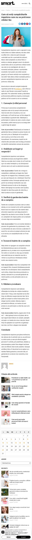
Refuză (8, 537)
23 (28, 446)
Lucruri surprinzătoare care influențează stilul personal (21, 412)
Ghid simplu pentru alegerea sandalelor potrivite (21, 395)
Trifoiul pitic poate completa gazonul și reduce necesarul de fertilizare (19, 491)
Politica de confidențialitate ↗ (12, 534)
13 (16, 443)
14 (20, 443)
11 (7, 443)
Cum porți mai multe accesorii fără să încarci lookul (20, 421)
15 (24, 443)
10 (3, 443)
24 (3, 450)
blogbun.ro (18, 89)
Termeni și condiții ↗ (23, 532)
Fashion (8, 10)
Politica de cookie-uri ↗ (11, 532)
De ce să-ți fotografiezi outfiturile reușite (19, 387)
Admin (3, 24)
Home (2, 10)
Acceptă (23, 537)
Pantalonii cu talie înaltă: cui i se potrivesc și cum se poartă (21, 379)
